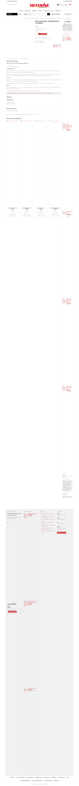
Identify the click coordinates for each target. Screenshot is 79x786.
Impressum (56, 780)
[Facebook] (54, 46)
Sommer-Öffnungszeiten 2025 (47, 519)
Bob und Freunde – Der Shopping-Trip (48, 525)
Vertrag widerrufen (61, 532)
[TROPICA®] (39, 41)
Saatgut (37, 18)
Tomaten (41, 18)
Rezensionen (54, 777)
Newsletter (57, 10)
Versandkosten (44, 28)
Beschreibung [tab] (10, 58)
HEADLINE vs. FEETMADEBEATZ (47, 522)
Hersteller (46, 777)
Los (48, 14)
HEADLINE (46, 784)
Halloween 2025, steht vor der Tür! (48, 516)
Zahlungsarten (29, 777)
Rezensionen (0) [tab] (24, 58)
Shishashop (46, 10)
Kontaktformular (66, 490)
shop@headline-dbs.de (61, 515)
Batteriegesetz (62, 777)
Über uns (12, 777)
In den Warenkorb (42, 34)
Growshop (27, 10)
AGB (68, 777)
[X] (60, 46)
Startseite (21, 10)
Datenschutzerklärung (37, 780)
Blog (52, 10)
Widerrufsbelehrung (25, 780)
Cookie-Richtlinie (48, 780)
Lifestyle (40, 10)
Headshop (34, 10)
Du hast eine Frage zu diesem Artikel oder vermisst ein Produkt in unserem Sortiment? (22, 114)
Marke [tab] (17, 58)
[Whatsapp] (58, 46)
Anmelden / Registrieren (12, 4)
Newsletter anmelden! (67, 31)
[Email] (56, 46)
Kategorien (9, 14)
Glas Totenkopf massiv (46, 531)
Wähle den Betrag (12, 611)
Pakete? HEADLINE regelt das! (47, 513)
